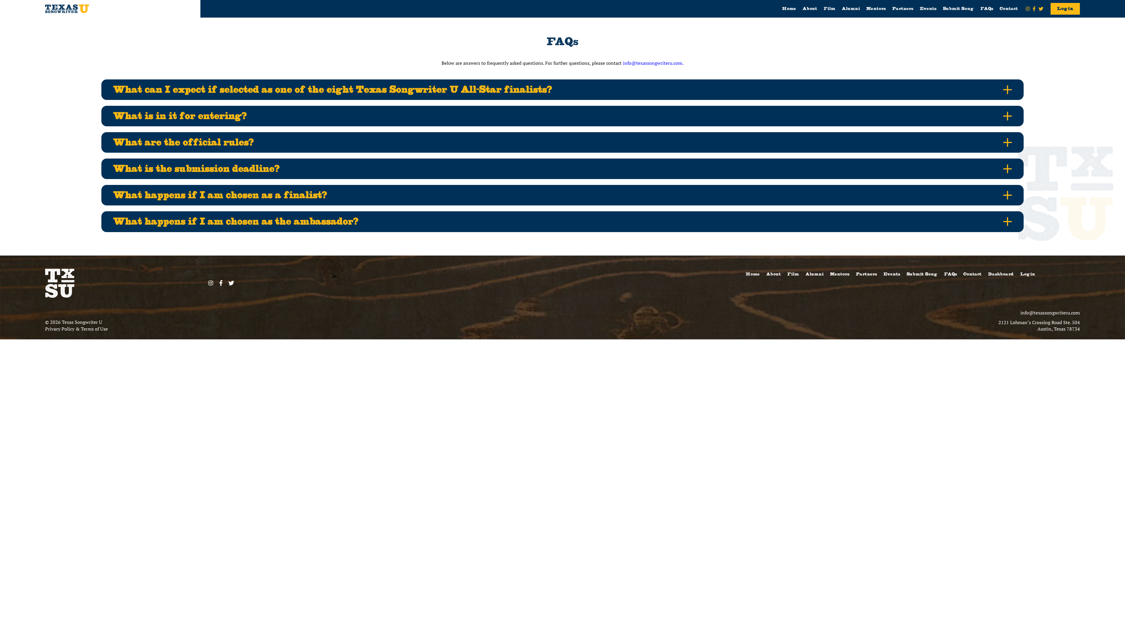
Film (829, 9)
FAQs (986, 9)
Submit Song (958, 9)
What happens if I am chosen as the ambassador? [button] (235, 221)
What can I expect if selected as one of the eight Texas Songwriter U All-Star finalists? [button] (332, 89)
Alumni (851, 9)
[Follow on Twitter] (1041, 9)
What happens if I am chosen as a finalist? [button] (220, 195)
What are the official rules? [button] (183, 142)
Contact (1009, 9)
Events (928, 9)
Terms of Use (94, 329)
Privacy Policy (59, 329)
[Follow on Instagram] (1027, 9)
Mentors (876, 9)
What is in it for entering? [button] (180, 115)
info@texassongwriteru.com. (653, 63)
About (809, 9)
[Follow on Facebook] (1034, 9)
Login (1065, 8)
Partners (902, 9)
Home (789, 9)
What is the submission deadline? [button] (196, 168)
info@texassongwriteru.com (1050, 313)
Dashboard (1001, 274)
